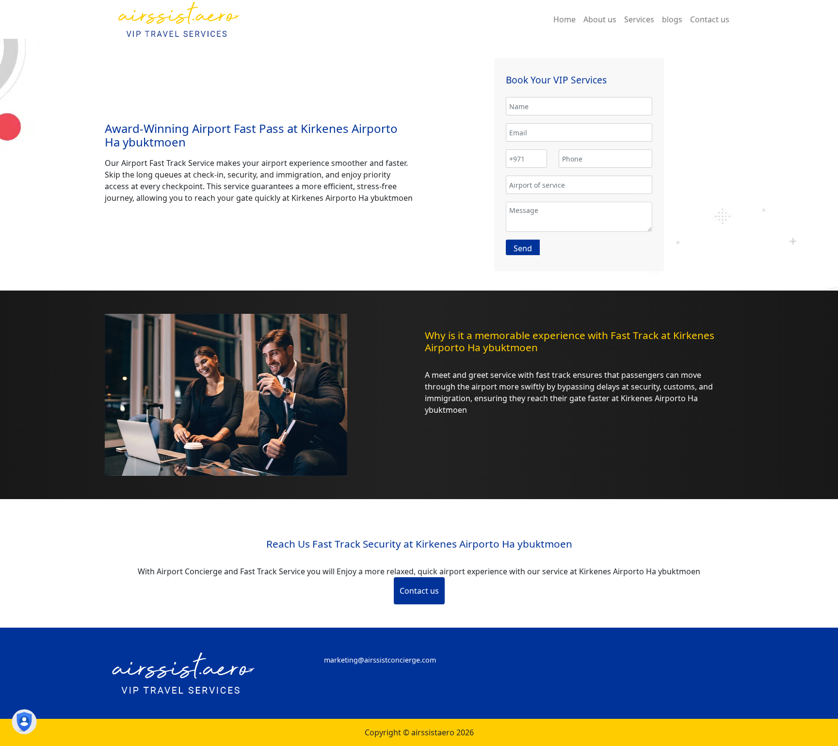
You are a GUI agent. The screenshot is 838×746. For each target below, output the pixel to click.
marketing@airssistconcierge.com (380, 660)
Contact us (419, 590)
